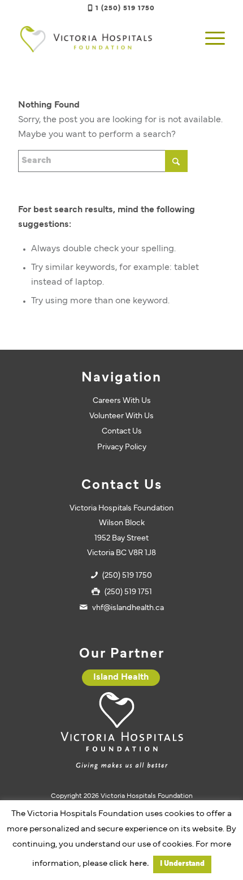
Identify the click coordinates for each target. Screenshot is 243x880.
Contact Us (122, 431)
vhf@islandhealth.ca (128, 608)
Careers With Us (122, 401)
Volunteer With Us (121, 416)
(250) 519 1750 (127, 575)
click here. (129, 864)
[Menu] (209, 39)
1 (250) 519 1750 (125, 8)
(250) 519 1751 (128, 592)
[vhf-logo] (100, 39)
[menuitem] (209, 39)
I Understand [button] (182, 864)
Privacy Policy (121, 447)
